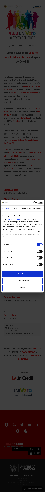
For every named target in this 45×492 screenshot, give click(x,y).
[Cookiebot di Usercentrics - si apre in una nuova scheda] (33, 202)
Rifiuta (22, 288)
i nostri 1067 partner (14, 219)
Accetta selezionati (22, 281)
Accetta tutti (22, 274)
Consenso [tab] (6, 208)
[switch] (40, 251)
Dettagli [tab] (16, 208)
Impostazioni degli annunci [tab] (32, 208)
